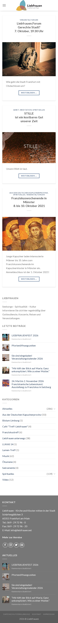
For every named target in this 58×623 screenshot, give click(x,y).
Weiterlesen (29, 93)
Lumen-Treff (9, 450)
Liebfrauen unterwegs (13, 438)
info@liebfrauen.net (21, 530)
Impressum (49, 614)
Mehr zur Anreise (12, 537)
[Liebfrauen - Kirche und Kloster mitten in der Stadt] (29, 5)
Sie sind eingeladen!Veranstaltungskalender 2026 (27, 357)
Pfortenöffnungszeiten (24, 345)
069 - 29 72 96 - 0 (16, 522)
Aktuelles (7, 408)
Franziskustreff (10, 432)
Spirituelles (39, 110)
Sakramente (8, 467)
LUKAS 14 (7, 444)
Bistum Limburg (10, 420)
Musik (5, 456)
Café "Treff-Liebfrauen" (15, 426)
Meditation (26, 110)
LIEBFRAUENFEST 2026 (25, 335)
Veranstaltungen (29, 20)
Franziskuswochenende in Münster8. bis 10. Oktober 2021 (29, 202)
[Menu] (4, 5)
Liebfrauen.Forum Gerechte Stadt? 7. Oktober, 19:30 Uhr (29, 27)
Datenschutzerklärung (16, 614)
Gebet (16, 110)
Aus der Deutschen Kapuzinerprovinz (28, 193)
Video (5, 479)
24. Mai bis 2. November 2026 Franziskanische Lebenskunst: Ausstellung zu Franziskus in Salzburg (31, 384)
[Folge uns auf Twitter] (16, 545)
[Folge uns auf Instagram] (10, 545)
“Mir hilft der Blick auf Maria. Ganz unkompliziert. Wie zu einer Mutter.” (30, 370)
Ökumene (7, 461)
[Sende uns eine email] (21, 545)
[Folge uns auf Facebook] (5, 545)
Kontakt (36, 614)
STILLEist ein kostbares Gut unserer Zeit (29, 117)
